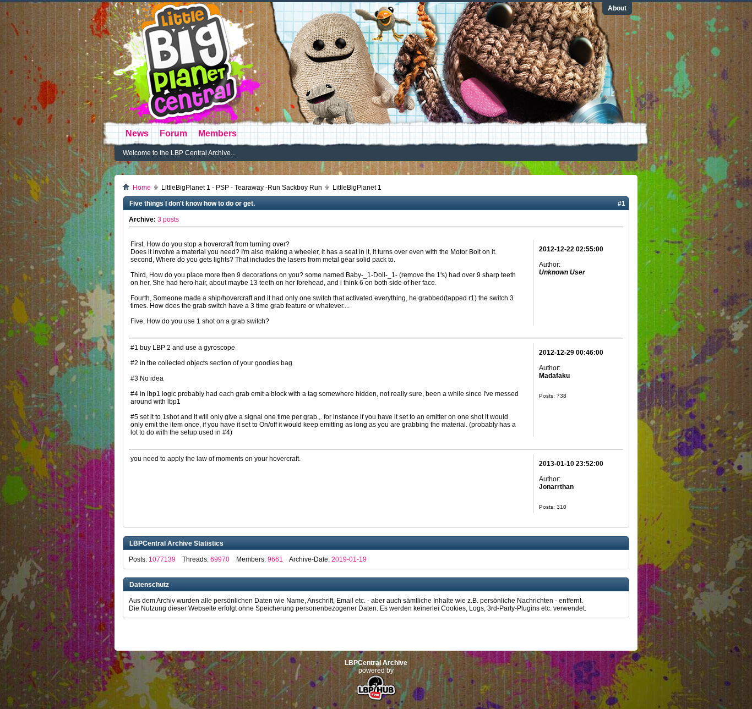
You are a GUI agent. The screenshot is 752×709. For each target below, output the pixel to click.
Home (142, 187)
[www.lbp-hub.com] (376, 699)
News (137, 133)
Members (217, 133)
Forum (173, 133)
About (617, 8)
